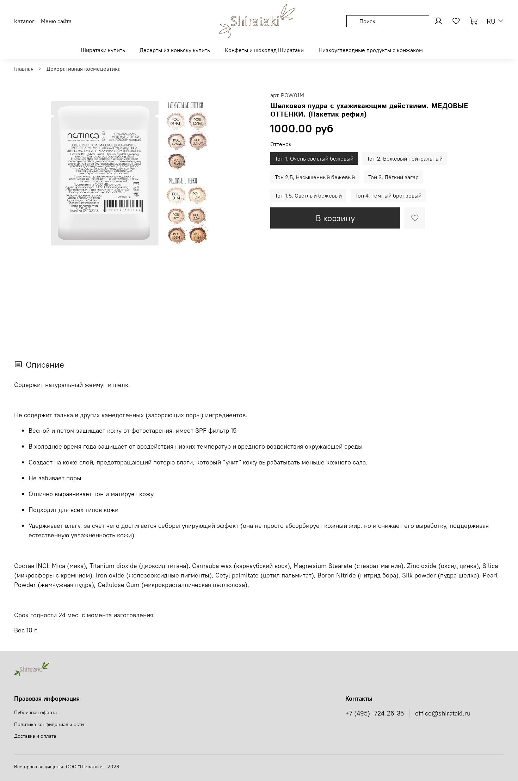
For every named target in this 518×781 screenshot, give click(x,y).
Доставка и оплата (35, 736)
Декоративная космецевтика (84, 68)
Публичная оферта (35, 712)
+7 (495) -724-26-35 (374, 713)
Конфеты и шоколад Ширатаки (264, 50)
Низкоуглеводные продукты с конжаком (371, 50)
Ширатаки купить (103, 50)
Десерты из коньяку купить (175, 50)
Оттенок (280, 144)
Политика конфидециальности (49, 724)
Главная (23, 68)
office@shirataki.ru (442, 713)
